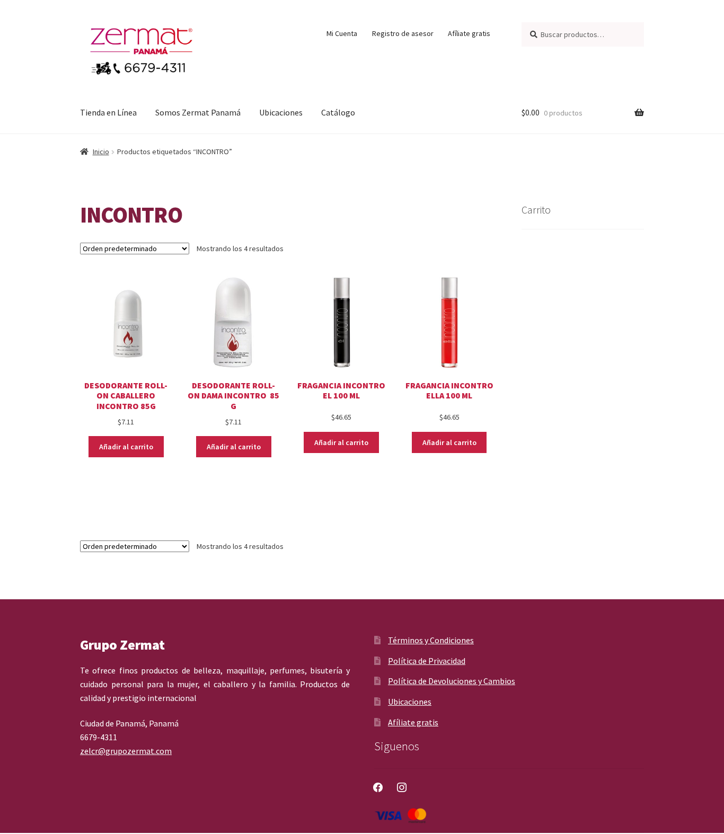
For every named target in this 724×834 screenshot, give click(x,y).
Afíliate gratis (469, 33)
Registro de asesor (403, 33)
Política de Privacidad (426, 660)
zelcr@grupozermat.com (126, 751)
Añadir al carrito (126, 446)
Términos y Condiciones (431, 640)
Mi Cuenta (341, 33)
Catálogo (338, 112)
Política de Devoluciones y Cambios (451, 681)
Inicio (101, 151)
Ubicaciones (281, 112)
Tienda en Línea (108, 112)
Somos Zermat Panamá (198, 112)
